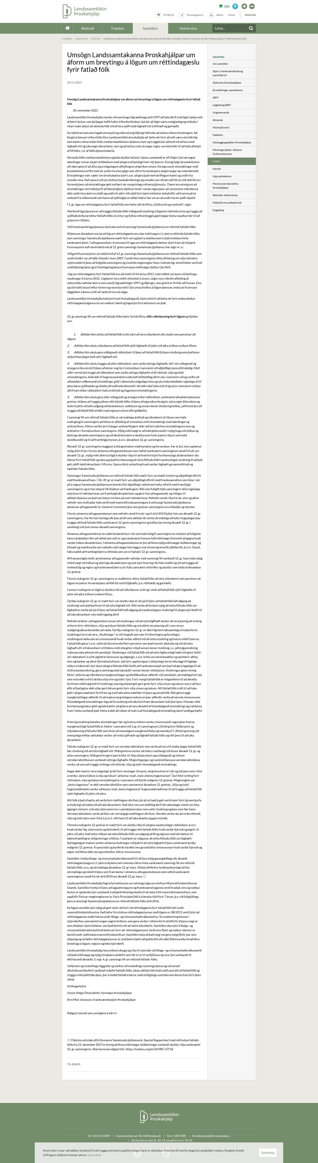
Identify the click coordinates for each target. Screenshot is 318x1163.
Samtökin (82, 38)
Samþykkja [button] (268, 1152)
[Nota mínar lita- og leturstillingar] (235, 6)
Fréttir (95, 38)
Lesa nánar (94, 1155)
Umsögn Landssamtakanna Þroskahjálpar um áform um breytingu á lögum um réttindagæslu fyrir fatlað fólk (175, 38)
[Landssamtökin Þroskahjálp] (159, 1117)
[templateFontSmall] (252, 6)
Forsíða (67, 38)
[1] (144, 876)
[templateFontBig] (244, 6)
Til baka (73, 1064)
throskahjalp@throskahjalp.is (211, 1136)
